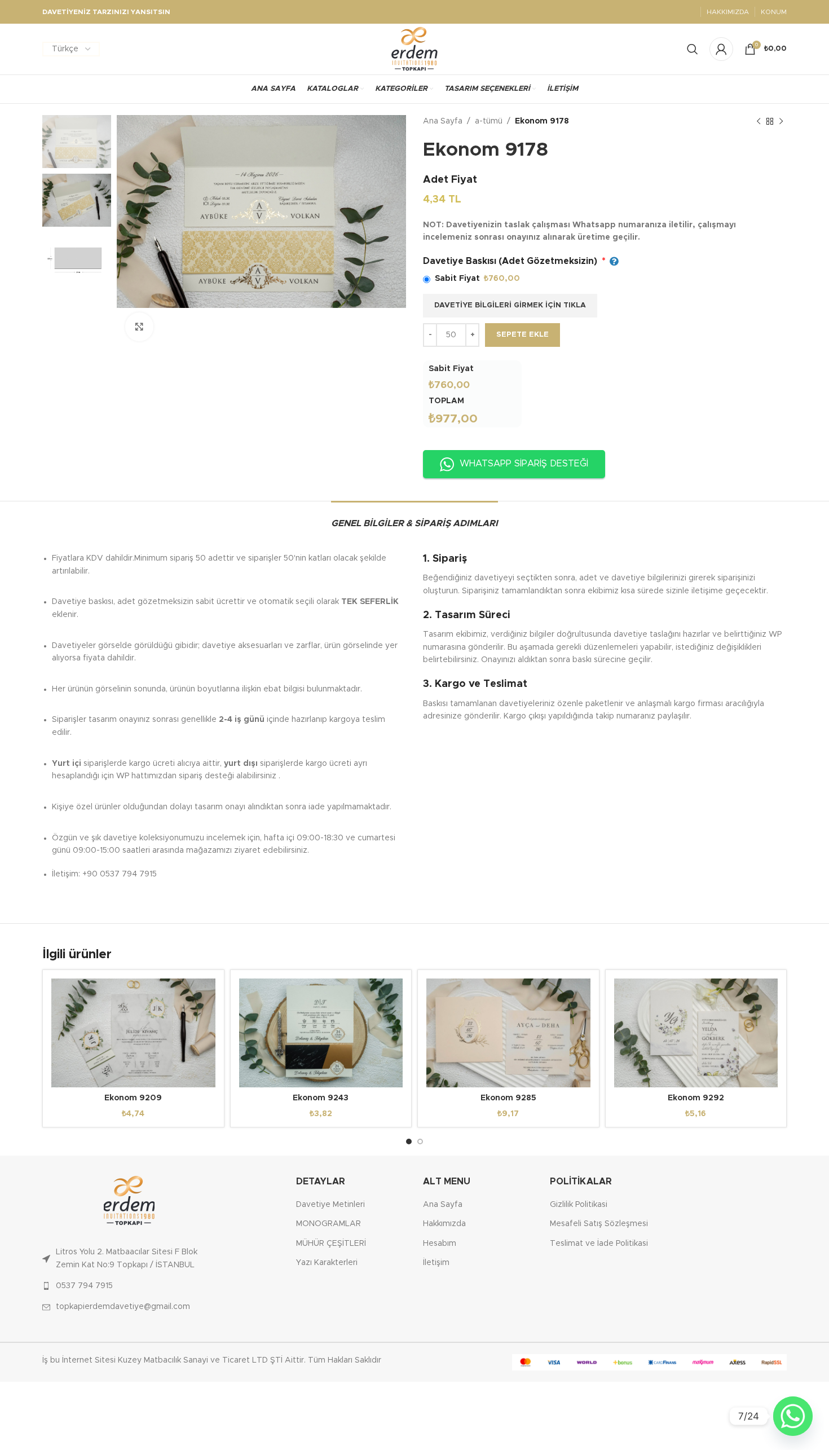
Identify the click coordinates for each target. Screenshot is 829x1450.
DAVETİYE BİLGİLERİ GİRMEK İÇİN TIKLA (510, 305)
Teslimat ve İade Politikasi (599, 1244)
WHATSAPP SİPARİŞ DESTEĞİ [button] (524, 463)
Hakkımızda (444, 1224)
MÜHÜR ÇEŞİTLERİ (331, 1244)
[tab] (414, 518)
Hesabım (439, 1244)
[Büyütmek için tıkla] (139, 326)
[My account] (721, 49)
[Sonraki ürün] (781, 121)
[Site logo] (414, 49)
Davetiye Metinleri (330, 1205)
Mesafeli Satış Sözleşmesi (599, 1224)
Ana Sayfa (442, 121)
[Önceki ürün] (758, 121)
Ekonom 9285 (508, 1098)
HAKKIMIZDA (728, 11)
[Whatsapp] (793, 1416)
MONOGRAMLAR (328, 1224)
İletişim (436, 1263)
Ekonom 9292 (696, 1098)
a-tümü (488, 121)
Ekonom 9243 (321, 1098)
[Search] (692, 49)
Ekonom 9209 (133, 1098)
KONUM (774, 11)
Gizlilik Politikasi (578, 1205)
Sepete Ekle (522, 334)
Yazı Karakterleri (327, 1263)
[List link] (129, 1258)
